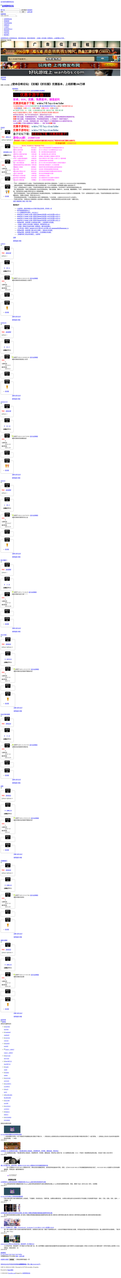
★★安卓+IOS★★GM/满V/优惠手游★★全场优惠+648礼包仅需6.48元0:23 (38, 214)
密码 (2, 12)
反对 (19, 316)
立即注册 (29, 12)
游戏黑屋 (15, 1264)
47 (9, 505)
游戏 (23, 201)
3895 (7, 152)
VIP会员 (6, 27)
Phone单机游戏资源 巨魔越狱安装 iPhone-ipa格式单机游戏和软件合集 (26, 1182)
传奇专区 (6, 33)
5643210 (3, 480)
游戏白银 (8, 253)
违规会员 (6, 25)
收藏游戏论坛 (10, 1)
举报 (20, 241)
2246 (8, 885)
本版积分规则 (5, 1259)
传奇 (19, 108)
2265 (10, 964)
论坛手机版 (9, 1264)
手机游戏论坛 (8, 23)
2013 (10, 659)
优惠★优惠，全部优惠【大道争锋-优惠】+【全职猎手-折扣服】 (35, 222)
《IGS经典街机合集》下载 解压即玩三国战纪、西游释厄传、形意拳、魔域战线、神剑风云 (32, 1151)
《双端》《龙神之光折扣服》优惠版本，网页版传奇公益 (33, 224)
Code (16, 1254)
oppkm (6, 1075)
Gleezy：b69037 (8, 1053)
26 (9, 584)
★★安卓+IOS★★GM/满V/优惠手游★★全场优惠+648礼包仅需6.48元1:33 (38, 220)
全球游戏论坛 (8, 19)
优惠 (14, 201)
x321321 (6, 1040)
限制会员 (8, 723)
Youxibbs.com (11, 1273)
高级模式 (3, 1252)
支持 (16, 316)
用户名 (3, 10)
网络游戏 (19, 201)
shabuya (6, 1114)
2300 (8, 810)
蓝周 (2, 786)
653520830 (7, 1120)
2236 (10, 810)
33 (7, 347)
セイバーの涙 (5, 1227)
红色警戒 (3, 1151)
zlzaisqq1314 (4, 401)
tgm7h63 (6, 1029)
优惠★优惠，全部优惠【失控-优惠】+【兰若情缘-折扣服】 (34, 232)
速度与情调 (4, 940)
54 (9, 268)
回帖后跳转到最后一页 (23, 1259)
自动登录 (24, 10)
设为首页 (3, 1)
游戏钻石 (8, 644)
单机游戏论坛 (22, 38)
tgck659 (6, 1046)
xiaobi (5, 1069)
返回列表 (3, 77)
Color (3, 1254)
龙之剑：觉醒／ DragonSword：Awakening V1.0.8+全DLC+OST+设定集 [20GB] (31, 1227)
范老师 (3, 127)
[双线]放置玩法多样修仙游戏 (13, 1134)
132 (9, 426)
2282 (8, 964)
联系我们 (6, 35)
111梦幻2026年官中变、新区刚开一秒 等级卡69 (20, 1244)
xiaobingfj (6, 1035)
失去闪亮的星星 (5, 714)
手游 (27, 201)
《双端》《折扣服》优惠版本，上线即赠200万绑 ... (50, 38)
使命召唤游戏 (31, 38)
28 (9, 736)
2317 (8, 659)
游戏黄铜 (8, 332)
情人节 (3, 1165)
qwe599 (6, 1103)
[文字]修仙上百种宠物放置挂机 (14, 1196)
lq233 (5, 1092)
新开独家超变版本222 (23, 210)
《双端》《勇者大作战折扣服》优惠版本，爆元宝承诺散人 (34, 226)
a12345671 (7, 1086)
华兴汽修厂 (4, 635)
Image (6, 1254)
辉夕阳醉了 (4, 560)
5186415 (3, 243)
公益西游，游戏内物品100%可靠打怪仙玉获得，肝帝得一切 (34, 208)
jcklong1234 (4, 1244)
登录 (16, 1256)
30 (7, 505)
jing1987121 (7, 1064)
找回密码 (29, 10)
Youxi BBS (10, 1270)
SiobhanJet (3, 322)
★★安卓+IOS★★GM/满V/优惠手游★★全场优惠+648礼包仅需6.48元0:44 (38, 218)
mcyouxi (3, 1134)
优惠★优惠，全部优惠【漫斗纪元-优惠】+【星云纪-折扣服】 (35, 230)
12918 (10, 152)
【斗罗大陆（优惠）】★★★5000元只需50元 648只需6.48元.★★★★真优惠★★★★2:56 (43, 228)
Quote (13, 1254)
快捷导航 (3, 14)
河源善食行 (4, 861)
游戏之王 (8, 137)
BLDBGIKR (7, 1097)
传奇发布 (6, 31)
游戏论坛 (3, 1264)
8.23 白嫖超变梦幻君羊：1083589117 (27, 212)
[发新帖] (3, 79)
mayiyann (6, 1058)
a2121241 (6, 1081)
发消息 (7, 196)
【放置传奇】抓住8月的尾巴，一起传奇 (28, 234)
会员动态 (8, 29)
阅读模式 (42, 90)
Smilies (20, 1254)
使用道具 (15, 241)
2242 (10, 885)
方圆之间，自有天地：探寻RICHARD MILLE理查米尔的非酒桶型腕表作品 (26, 1165)
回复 (14, 237)
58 (7, 268)
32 (7, 426)
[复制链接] (15, 88)
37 (9, 347)
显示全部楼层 (35, 90)
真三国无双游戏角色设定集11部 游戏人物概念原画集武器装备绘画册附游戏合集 (29, 1213)
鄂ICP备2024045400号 (33, 1264)
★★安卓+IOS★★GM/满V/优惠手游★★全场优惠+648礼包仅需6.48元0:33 (38, 216)
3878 (4, 152)
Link (10, 1254)
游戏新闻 (6, 21)
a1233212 (6, 1109)
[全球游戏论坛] (7, 6)
